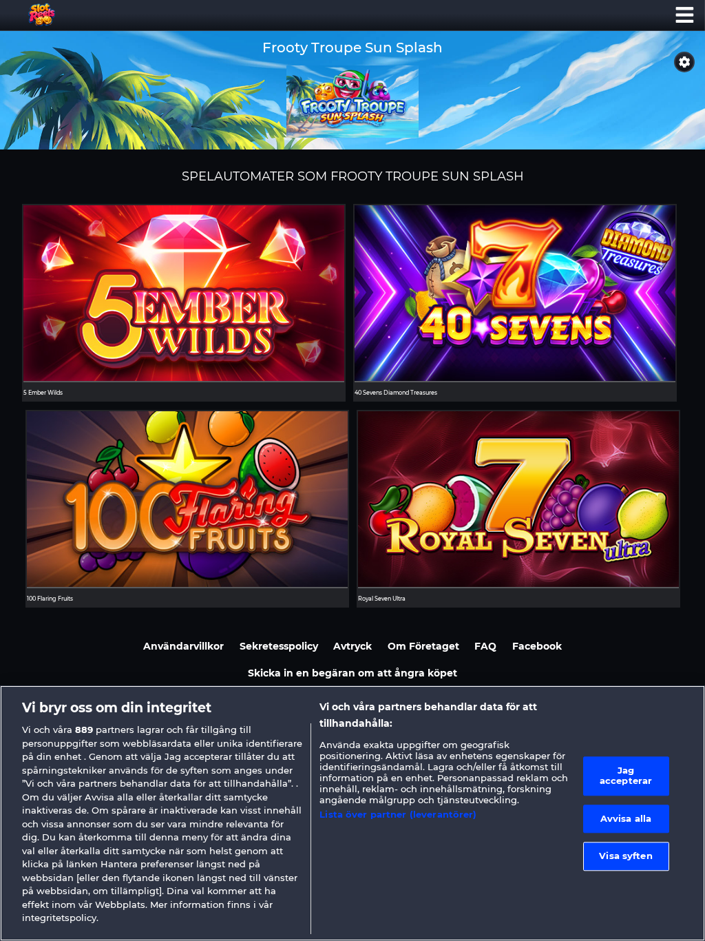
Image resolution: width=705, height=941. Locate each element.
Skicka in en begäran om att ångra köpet (352, 673)
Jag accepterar (626, 776)
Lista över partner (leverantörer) (397, 814)
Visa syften (625, 856)
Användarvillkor (183, 646)
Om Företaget (423, 646)
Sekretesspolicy (279, 646)
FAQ (485, 646)
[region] (352, 813)
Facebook (537, 646)
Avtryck (352, 646)
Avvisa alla (625, 818)
